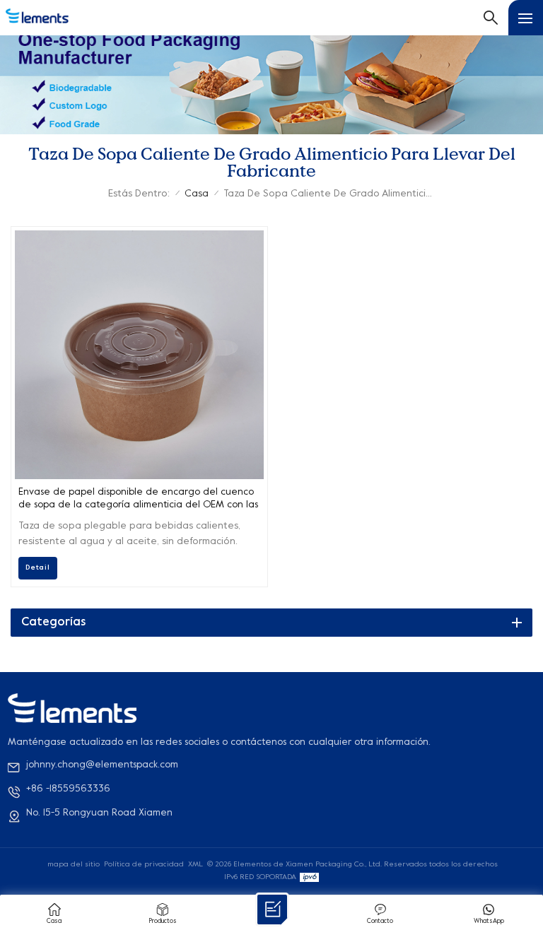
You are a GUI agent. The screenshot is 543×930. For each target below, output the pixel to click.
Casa (197, 194)
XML (195, 864)
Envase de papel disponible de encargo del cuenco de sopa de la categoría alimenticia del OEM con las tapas (138, 500)
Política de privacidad (144, 864)
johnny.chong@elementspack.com (102, 765)
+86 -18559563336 (68, 789)
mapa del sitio (73, 864)
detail (37, 567)
